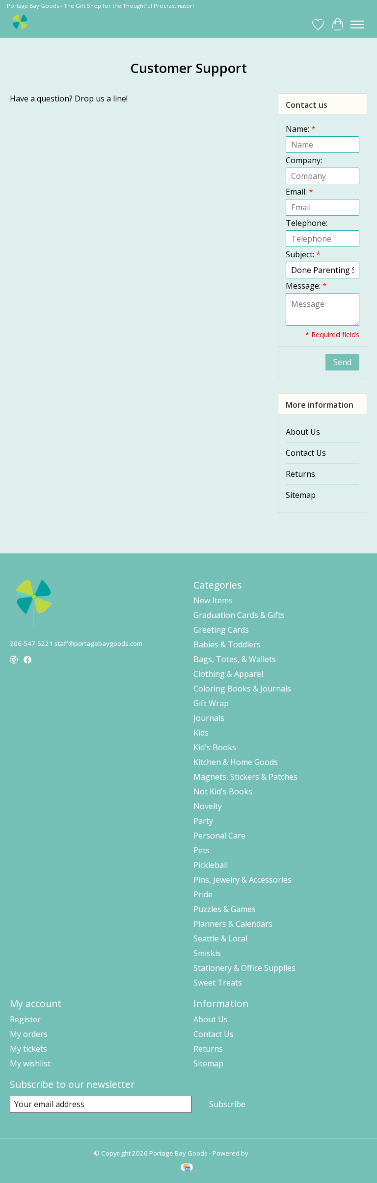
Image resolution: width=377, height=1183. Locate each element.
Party (203, 820)
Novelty (207, 806)
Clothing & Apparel (228, 673)
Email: (299, 191)
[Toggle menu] (357, 24)
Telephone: (306, 223)
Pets (201, 850)
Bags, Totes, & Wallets (234, 659)
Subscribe (227, 1104)
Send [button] (342, 362)
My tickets (28, 1048)
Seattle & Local (220, 938)
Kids (201, 732)
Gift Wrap (211, 703)
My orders (29, 1034)
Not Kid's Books (222, 791)
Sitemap (301, 495)
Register (25, 1019)
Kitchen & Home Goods (235, 762)
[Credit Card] (187, 1168)
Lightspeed (267, 1153)
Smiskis (207, 953)
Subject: (303, 254)
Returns (300, 473)
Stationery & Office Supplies (244, 967)
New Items (213, 600)
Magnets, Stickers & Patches (245, 776)
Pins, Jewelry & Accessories (242, 879)
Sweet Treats (217, 982)
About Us (303, 431)
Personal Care (219, 835)
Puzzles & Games (224, 909)
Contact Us (306, 452)
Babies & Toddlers (227, 644)
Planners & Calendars (232, 923)
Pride (203, 894)
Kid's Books (214, 747)
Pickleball (210, 865)
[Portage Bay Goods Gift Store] (20, 24)
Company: (304, 160)
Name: (301, 128)
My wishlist (30, 1063)
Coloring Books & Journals (242, 688)
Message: (306, 285)
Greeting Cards (221, 629)
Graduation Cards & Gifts (239, 615)
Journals (208, 718)
